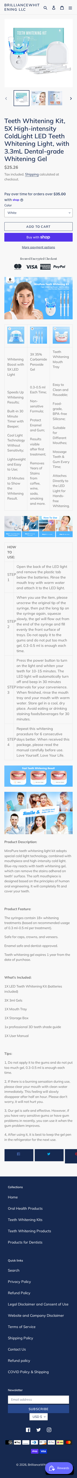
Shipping (32, 174)
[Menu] (70, 7)
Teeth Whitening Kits (25, 1219)
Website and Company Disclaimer (36, 1315)
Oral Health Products (25, 1208)
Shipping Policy (20, 1338)
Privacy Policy (19, 1281)
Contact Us (17, 1349)
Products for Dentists (25, 1242)
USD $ (37, 1417)
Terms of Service (22, 1326)
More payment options (38, 247)
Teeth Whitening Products (29, 1231)
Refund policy (19, 1360)
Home (13, 1197)
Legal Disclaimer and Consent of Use (38, 1304)
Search (14, 1270)
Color (8, 205)
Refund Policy (19, 1293)
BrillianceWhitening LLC (22, 7)
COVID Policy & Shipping (28, 1372)
